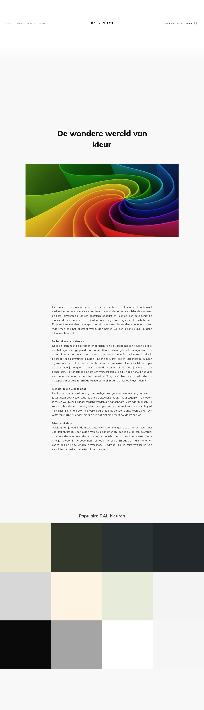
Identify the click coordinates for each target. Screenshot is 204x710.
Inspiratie (31, 23)
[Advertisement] (102, 264)
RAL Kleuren (102, 23)
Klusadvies (19, 23)
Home (8, 23)
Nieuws (42, 23)
